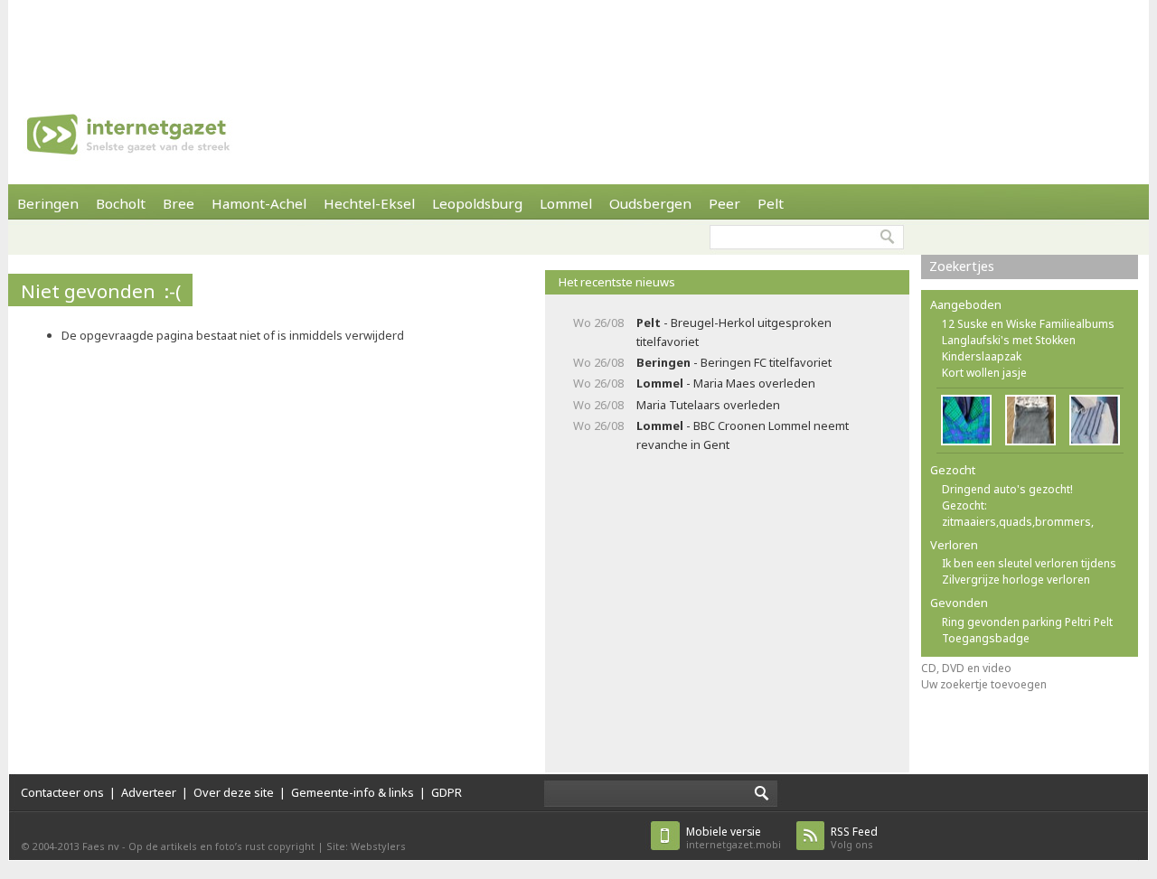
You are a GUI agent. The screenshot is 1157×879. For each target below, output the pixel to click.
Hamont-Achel (259, 203)
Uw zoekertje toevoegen (984, 684)
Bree (178, 203)
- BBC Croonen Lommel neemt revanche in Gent (742, 435)
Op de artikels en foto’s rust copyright (221, 846)
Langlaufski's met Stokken (1009, 340)
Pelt (770, 203)
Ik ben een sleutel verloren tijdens (1029, 563)
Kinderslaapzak (981, 356)
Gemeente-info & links (352, 792)
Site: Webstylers (366, 846)
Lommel (566, 203)
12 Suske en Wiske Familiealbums (1028, 324)
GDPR (446, 792)
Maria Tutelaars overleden (708, 405)
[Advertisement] (578, 40)
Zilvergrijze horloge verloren (1016, 579)
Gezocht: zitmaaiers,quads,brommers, (1018, 513)
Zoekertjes (961, 266)
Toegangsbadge (986, 638)
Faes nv (100, 846)
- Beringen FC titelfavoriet (734, 362)
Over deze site (233, 792)
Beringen (48, 203)
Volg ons (854, 838)
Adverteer (148, 792)
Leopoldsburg (477, 203)
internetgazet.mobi (733, 838)
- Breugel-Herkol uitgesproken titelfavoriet (734, 332)
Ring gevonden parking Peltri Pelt (1027, 622)
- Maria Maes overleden (725, 383)
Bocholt (121, 203)
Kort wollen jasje (984, 372)
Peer (724, 203)
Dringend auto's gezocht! (1007, 489)
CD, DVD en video (966, 668)
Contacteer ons (62, 792)
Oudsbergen (650, 203)
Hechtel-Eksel (369, 203)
